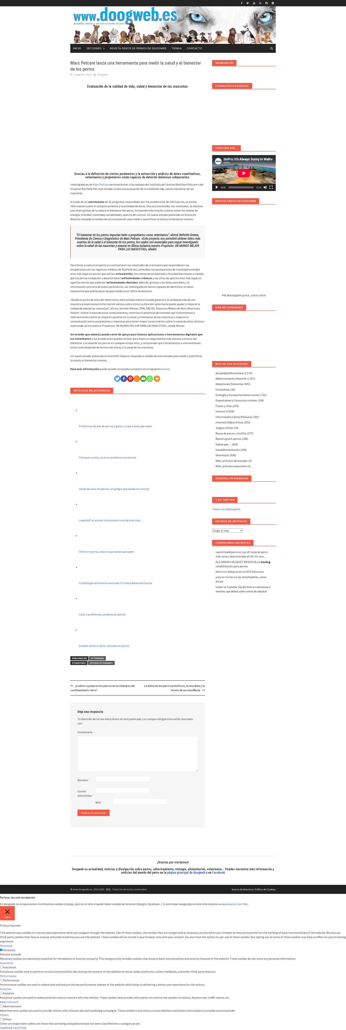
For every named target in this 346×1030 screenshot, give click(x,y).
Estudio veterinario (101, 663)
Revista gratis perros (228, 439)
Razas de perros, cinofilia (231, 433)
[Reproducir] (217, 187)
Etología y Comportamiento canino (238, 395)
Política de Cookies (265, 889)
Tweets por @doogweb (226, 509)
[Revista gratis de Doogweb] (244, 250)
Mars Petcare (101, 184)
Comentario (85, 732)
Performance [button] (8, 976)
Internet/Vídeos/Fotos (229, 422)
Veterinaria (97, 658)
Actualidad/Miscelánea (229, 373)
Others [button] (4, 1015)
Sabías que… (223, 444)
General (220, 411)
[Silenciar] (265, 187)
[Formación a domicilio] (244, 115)
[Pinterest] (130, 378)
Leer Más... (243, 904)
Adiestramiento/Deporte (231, 378)
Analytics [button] (5, 989)
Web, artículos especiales (231, 466)
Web (98, 802)
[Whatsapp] (150, 378)
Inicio (77, 48)
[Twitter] (117, 378)
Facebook (218, 872)
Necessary (9, 950)
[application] (244, 173)
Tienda (176, 48)
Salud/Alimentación (228, 450)
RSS (108, 889)
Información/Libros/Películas (234, 417)
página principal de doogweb (186, 872)
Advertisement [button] (9, 1002)
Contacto (194, 48)
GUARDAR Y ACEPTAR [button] (13, 1028)
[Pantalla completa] (271, 187)
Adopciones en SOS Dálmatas (246, 571)
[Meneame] (137, 378)
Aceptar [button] (231, 904)
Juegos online (224, 428)
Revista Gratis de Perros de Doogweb (138, 48)
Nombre (83, 780)
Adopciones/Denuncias (229, 384)
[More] (157, 378)
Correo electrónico (85, 793)
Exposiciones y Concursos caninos (236, 400)
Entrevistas (223, 389)
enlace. (165, 369)
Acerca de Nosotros (242, 889)
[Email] (143, 378)
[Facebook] (124, 378)
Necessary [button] (6, 945)
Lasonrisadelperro (227, 552)
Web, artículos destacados (232, 461)
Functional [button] (6, 963)
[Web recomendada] (244, 334)
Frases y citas (224, 406)
